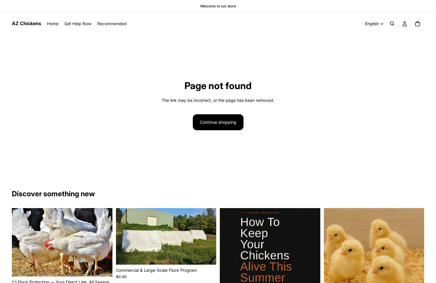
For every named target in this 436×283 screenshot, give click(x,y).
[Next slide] (311, 272)
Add (108, 267)
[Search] (392, 23)
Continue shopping (218, 122)
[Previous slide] (229, 272)
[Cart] (417, 23)
